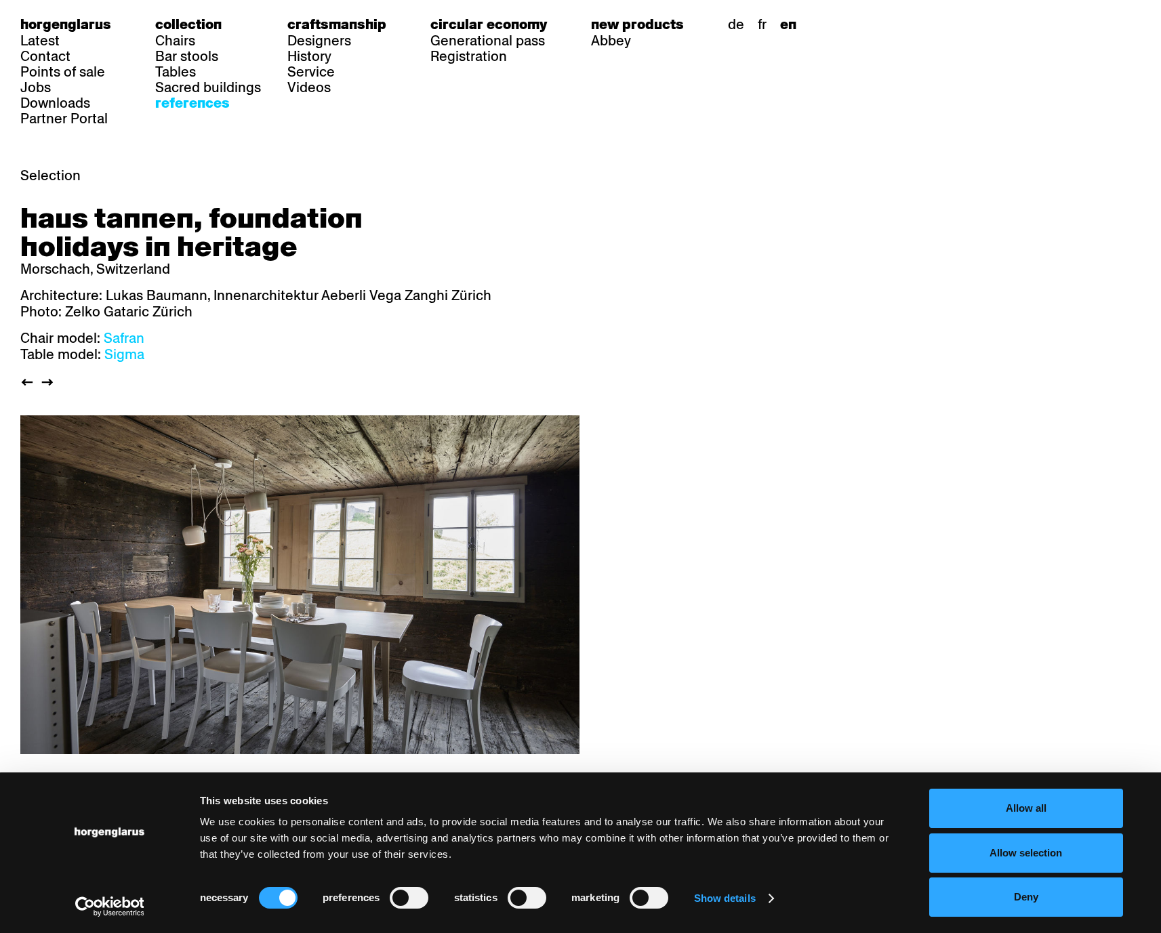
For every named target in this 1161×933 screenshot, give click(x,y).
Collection (188, 24)
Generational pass (487, 40)
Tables (175, 72)
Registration (468, 56)
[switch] (409, 898)
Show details (725, 898)
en (788, 24)
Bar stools (186, 56)
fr (762, 24)
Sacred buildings (208, 87)
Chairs (175, 40)
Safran (124, 338)
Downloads (55, 103)
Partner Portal (64, 118)
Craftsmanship (336, 24)
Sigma (124, 354)
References (192, 103)
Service (311, 72)
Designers (319, 40)
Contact (45, 56)
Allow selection (1026, 852)
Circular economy (488, 24)
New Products (637, 24)
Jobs (35, 87)
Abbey (611, 40)
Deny (1026, 897)
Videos (309, 87)
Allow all (1026, 808)
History (309, 56)
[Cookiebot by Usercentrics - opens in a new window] (109, 906)
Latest (40, 40)
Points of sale (62, 72)
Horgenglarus (65, 24)
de (736, 24)
